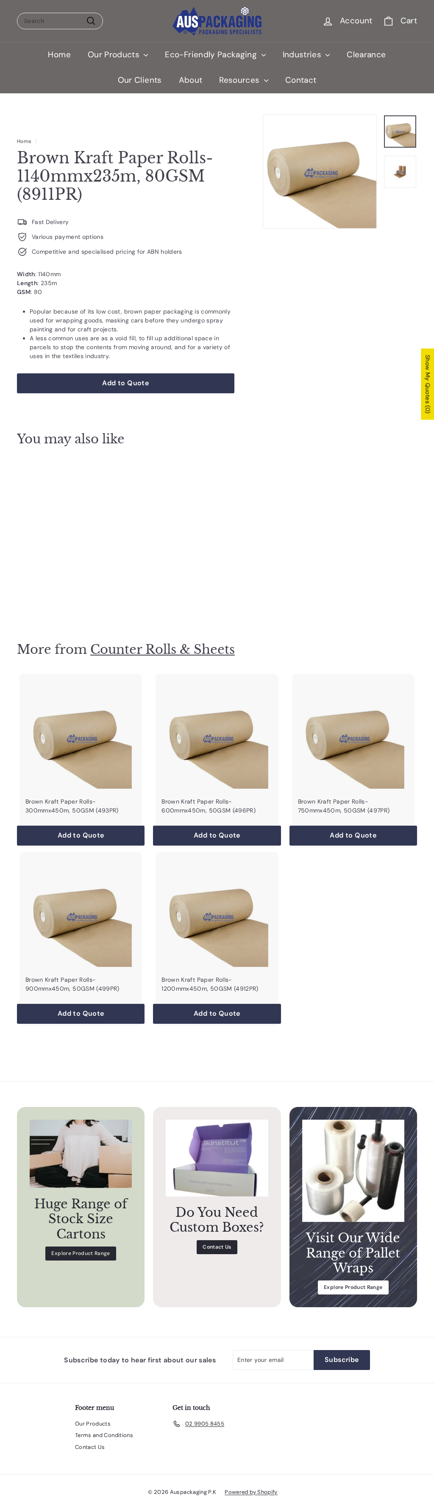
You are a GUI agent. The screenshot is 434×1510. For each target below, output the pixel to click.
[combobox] (60, 21)
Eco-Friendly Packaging (212, 54)
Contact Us (217, 1247)
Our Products (115, 54)
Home (59, 54)
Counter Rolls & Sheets (162, 649)
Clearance (366, 54)
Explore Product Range (80, 1253)
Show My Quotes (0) (427, 384)
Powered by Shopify (251, 1492)
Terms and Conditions (104, 1435)
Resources (240, 80)
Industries (303, 54)
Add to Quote (46, 595)
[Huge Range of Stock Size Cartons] (81, 1154)
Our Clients (140, 80)
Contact (300, 80)
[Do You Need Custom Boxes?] (217, 1158)
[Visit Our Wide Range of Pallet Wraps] (353, 1171)
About (191, 80)
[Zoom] (319, 171)
